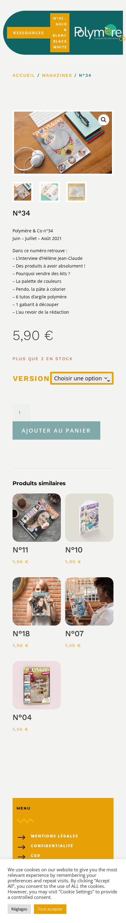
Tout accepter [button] (50, 909)
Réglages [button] (19, 909)
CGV (35, 855)
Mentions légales (54, 836)
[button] (103, 119)
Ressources (28, 32)
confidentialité (52, 845)
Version (31, 378)
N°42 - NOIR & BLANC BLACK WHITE (60, 32)
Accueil (24, 75)
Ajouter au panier (56, 430)
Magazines (57, 75)
